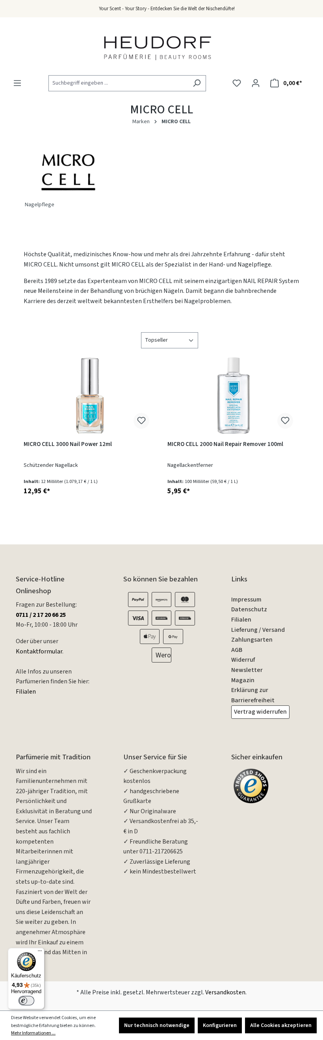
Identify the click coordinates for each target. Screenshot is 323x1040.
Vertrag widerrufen (260, 711)
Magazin (242, 680)
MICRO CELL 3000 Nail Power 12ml (68, 444)
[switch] (26, 1000)
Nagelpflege (39, 204)
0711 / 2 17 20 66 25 (41, 615)
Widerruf (243, 659)
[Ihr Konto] (255, 83)
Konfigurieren (220, 1025)
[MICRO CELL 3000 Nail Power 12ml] (90, 395)
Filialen (26, 691)
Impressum (246, 599)
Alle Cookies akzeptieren (281, 1025)
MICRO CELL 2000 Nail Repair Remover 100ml (225, 444)
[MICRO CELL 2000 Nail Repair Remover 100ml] (233, 395)
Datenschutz (249, 609)
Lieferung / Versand (258, 629)
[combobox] (118, 83)
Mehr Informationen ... (33, 1033)
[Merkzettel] (236, 83)
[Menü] (17, 83)
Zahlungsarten (252, 639)
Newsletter (247, 670)
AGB (236, 650)
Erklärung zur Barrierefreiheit (253, 695)
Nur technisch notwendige (156, 1025)
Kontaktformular (39, 651)
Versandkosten (225, 992)
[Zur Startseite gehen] (157, 48)
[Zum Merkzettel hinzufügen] (141, 421)
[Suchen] (196, 83)
